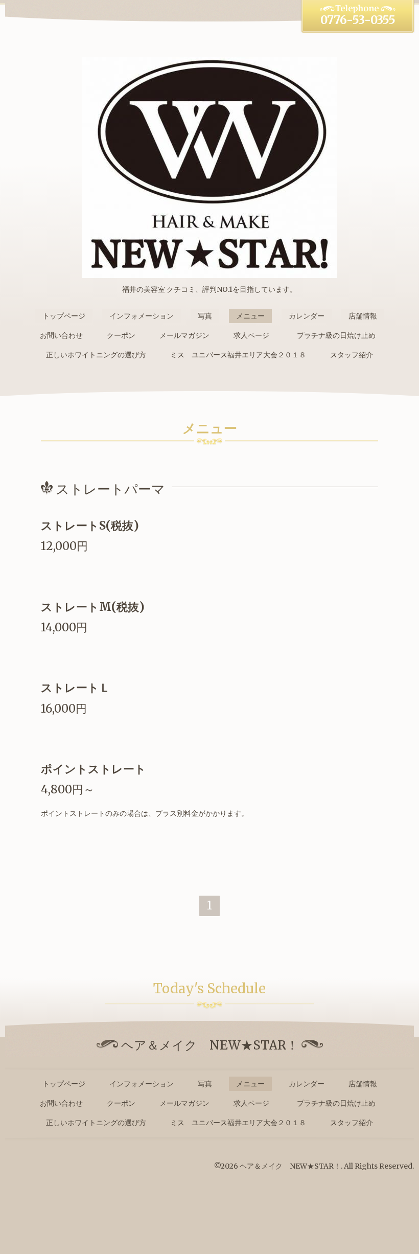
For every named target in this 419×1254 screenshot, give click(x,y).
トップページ (63, 316)
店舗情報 (362, 316)
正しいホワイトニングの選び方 (96, 354)
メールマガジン (184, 335)
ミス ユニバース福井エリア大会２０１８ (238, 354)
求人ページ (251, 335)
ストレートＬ (75, 687)
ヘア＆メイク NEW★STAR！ (290, 1166)
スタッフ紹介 (351, 354)
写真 (205, 316)
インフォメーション (141, 316)
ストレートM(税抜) (93, 607)
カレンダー (306, 316)
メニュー (250, 316)
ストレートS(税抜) (90, 525)
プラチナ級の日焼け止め (340, 335)
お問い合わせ (61, 335)
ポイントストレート (93, 769)
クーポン (121, 335)
